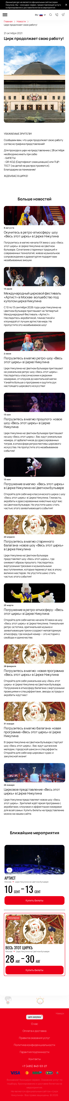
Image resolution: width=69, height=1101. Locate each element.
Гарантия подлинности (34, 1052)
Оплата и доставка (34, 1031)
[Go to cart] (63, 15)
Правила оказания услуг (34, 1038)
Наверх (60, 1013)
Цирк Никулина (34, 1017)
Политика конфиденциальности (34, 1045)
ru (36, 15)
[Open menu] (5, 15)
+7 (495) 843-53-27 (34, 1066)
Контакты (35, 1059)
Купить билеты (34, 900)
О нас (34, 1024)
